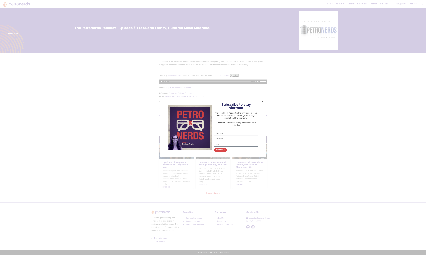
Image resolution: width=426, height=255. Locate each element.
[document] (213, 127)
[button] (262, 101)
